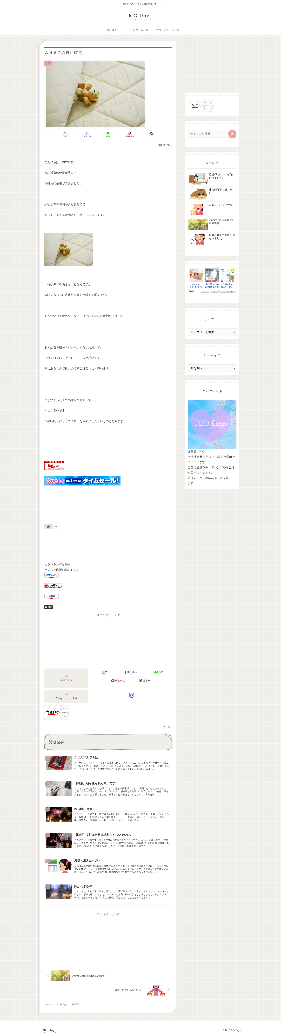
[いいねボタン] (48, 526)
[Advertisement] (108, 640)
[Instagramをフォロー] (131, 695)
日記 (50, 607)
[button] (151, 134)
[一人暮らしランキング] (53, 585)
